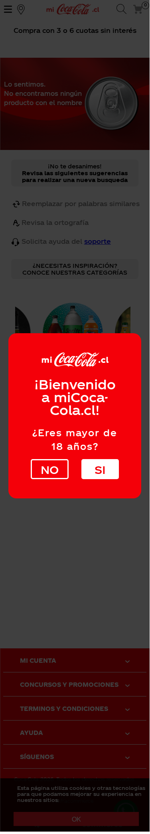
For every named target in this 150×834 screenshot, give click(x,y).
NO (50, 469)
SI (100, 469)
